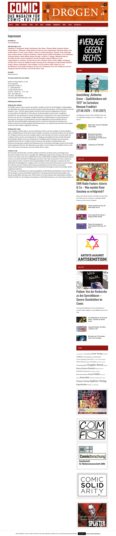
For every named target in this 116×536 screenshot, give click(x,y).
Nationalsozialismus (81, 374)
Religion (78, 377)
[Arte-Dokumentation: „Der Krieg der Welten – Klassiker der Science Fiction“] (81, 321)
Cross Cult (89, 359)
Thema (17, 25)
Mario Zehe (40, 68)
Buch (41, 25)
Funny (104, 362)
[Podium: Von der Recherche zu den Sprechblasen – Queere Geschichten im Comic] (92, 288)
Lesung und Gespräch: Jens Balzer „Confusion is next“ (97, 328)
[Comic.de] (24, 11)
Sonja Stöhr (21, 66)
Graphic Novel (95, 364)
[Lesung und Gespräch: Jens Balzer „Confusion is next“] (81, 331)
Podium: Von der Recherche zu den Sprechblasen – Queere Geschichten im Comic (91, 297)
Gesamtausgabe (81, 365)
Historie (105, 365)
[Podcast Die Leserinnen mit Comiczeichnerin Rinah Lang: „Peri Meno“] (81, 228)
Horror (79, 368)
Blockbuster (105, 354)
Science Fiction (83, 381)
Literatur (79, 371)
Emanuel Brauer (63, 48)
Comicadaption (87, 357)
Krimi (97, 368)
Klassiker (92, 368)
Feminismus (99, 362)
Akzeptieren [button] (82, 533)
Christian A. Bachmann (16, 48)
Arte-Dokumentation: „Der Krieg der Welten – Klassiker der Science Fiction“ (97, 319)
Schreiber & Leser (100, 377)
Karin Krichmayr (27, 58)
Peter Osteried (19, 62)
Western (96, 385)
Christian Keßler (14, 56)
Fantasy (93, 362)
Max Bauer (42, 48)
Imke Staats (54, 64)
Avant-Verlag (96, 353)
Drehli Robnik (60, 62)
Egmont (88, 362)
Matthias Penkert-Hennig (33, 62)
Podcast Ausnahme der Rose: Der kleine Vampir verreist (97, 206)
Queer (104, 374)
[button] (75, 11)
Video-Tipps (81, 267)
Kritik (11, 25)
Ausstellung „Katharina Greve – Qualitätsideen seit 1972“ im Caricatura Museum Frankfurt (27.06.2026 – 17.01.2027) (91, 102)
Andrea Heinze (17, 54)
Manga (85, 371)
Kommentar (56, 25)
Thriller (89, 385)
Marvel (90, 371)
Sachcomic (92, 377)
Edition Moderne (81, 362)
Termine (80, 70)
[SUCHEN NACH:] (98, 29)
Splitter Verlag (98, 381)
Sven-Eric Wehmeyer (58, 66)
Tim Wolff (31, 68)
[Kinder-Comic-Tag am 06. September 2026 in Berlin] (81, 128)
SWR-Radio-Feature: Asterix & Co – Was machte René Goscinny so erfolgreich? (91, 187)
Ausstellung (87, 354)
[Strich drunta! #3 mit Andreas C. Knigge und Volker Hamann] (81, 218)
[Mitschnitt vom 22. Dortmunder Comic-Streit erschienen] (81, 340)
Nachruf (98, 371)
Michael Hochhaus (54, 54)
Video (64, 25)
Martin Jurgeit (42, 54)
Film (36, 25)
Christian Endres (63, 50)
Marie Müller (57, 60)
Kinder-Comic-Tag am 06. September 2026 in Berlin (98, 126)
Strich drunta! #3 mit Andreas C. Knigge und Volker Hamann (97, 216)
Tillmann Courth (24, 50)
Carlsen (79, 356)
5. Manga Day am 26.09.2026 (96, 145)
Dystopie (103, 359)
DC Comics (95, 359)
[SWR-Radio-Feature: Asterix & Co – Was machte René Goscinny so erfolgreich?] (92, 180)
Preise (101, 374)
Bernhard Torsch (32, 66)
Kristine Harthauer (30, 54)
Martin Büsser (13, 50)
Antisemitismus (79, 354)
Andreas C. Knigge (48, 56)
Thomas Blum (51, 48)
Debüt (99, 359)
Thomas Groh (58, 52)
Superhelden (81, 384)
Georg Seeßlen (43, 64)
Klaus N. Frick (18, 52)
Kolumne (48, 25)
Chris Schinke (33, 64)
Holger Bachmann (31, 48)
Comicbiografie (96, 357)
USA (93, 384)
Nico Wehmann (44, 66)
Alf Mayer (22, 60)
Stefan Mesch (32, 60)
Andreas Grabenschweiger (43, 52)
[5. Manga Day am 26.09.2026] (81, 148)
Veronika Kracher (14, 58)
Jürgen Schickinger (20, 64)
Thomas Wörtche (21, 68)
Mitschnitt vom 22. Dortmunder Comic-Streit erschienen (96, 337)
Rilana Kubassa (52, 58)
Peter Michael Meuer (44, 60)
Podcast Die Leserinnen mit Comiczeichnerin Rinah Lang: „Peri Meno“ (97, 226)
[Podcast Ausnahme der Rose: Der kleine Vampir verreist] (81, 209)
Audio (70, 25)
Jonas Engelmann (49, 50)
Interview (24, 25)
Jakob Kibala (24, 56)
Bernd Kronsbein (40, 58)
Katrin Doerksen (37, 50)
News (31, 25)
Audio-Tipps (81, 159)
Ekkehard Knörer (61, 56)
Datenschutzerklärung (93, 533)
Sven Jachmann (13, 43)
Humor (85, 368)
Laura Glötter (28, 52)
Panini (90, 374)
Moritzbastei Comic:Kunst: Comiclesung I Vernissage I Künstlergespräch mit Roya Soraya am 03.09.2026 (97, 136)
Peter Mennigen (49, 62)
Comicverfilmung (81, 359)
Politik (97, 374)
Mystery (94, 371)
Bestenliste (77, 25)
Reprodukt (84, 377)
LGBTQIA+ (101, 368)
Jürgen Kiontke (35, 56)
